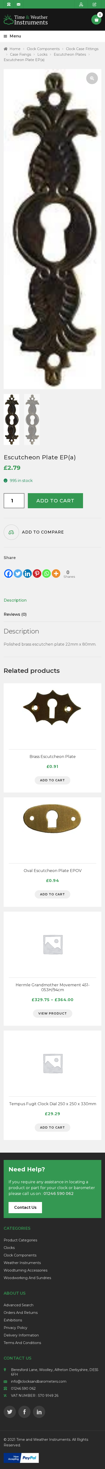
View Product (52, 1013)
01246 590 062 (23, 1388)
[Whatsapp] (46, 570)
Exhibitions (13, 1320)
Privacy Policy (15, 1328)
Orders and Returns (21, 1312)
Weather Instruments (22, 1263)
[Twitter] (18, 570)
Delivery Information (21, 1335)
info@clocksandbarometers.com (38, 1381)
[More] (56, 570)
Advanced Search (18, 1305)
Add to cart (55, 501)
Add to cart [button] (52, 780)
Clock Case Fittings (82, 49)
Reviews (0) (15, 614)
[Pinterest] (37, 570)
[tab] (45, 600)
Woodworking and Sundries (27, 1278)
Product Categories (20, 1240)
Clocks (9, 1248)
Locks (42, 54)
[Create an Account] (94, 4)
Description (15, 600)
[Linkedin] (27, 570)
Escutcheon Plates (70, 54)
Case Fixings (20, 54)
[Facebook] (8, 570)
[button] (92, 78)
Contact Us (25, 1207)
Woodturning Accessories (25, 1270)
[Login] (81, 4)
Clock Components (43, 49)
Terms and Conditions (22, 1343)
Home (15, 49)
